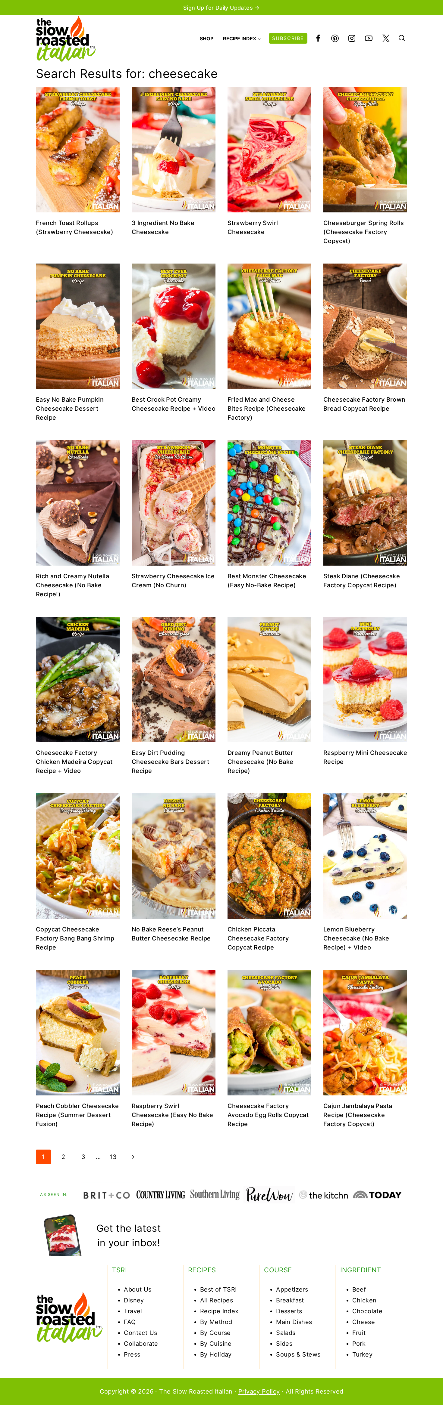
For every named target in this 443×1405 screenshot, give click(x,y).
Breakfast (290, 1300)
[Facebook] (317, 38)
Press (132, 1354)
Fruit (359, 1332)
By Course (215, 1332)
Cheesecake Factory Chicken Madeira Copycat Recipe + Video (74, 761)
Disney (134, 1300)
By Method (216, 1322)
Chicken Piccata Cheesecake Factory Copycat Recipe (258, 938)
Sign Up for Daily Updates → (221, 8)
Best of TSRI (218, 1289)
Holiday (220, 1354)
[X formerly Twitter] (385, 38)
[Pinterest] (334, 38)
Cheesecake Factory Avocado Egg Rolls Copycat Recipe (268, 1115)
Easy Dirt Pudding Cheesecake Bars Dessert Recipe (170, 761)
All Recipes (216, 1300)
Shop (206, 39)
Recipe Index (219, 1311)
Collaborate (141, 1343)
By (204, 1354)
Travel (133, 1311)
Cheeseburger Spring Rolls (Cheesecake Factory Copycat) (363, 232)
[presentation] (78, 149)
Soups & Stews (298, 1354)
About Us (137, 1289)
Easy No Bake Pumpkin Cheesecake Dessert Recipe (70, 408)
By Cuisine (216, 1343)
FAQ (130, 1322)
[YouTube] (368, 38)
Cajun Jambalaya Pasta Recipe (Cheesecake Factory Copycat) (357, 1115)
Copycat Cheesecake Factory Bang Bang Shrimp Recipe (75, 938)
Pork (359, 1343)
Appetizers (292, 1289)
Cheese (363, 1322)
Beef (359, 1289)
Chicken (364, 1300)
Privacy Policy (259, 1391)
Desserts (289, 1311)
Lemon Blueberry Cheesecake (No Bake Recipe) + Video (356, 938)
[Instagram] (352, 38)
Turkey (362, 1354)
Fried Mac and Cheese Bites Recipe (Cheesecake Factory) (267, 408)
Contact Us (140, 1332)
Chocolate (367, 1311)
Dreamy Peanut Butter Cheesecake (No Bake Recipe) (261, 761)
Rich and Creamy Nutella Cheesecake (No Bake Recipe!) (72, 585)
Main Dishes (294, 1322)
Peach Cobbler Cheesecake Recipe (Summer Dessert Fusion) (77, 1115)
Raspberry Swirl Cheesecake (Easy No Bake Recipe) (172, 1115)
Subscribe (288, 38)
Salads (285, 1332)
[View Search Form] (401, 38)
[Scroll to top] (416, 1381)
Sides (284, 1343)
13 (113, 1156)
